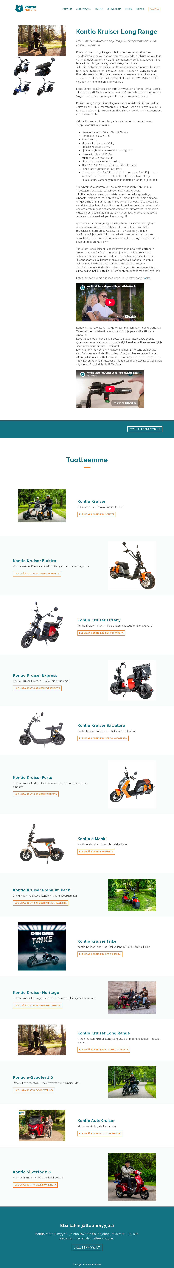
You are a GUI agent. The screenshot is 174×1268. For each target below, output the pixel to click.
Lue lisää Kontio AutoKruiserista (99, 1133)
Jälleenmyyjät (87, 1247)
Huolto (99, 9)
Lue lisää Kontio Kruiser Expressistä (37, 688)
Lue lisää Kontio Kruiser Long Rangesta (103, 1049)
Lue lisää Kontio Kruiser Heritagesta (37, 1005)
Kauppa (154, 9)
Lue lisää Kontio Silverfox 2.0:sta (35, 1185)
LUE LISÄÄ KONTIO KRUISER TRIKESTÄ (100, 954)
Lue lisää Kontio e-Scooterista (34, 1090)
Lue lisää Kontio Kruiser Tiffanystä (101, 633)
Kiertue (140, 9)
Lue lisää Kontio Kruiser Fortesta (36, 794)
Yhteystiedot (114, 9)
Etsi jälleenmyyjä (143, 429)
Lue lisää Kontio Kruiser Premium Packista (41, 903)
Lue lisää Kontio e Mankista (96, 851)
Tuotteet (67, 9)
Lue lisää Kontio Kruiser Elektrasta (37, 573)
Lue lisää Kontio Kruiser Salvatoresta (103, 738)
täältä (146, 278)
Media (128, 9)
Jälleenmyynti (83, 9)
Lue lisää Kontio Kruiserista (96, 514)
